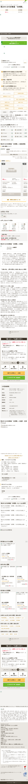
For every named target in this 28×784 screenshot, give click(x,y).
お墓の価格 (11, 728)
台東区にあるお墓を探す (13, 457)
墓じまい (11, 729)
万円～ (5, 179)
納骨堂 (7, 620)
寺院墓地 (18, 620)
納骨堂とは (8, 160)
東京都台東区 (18, 115)
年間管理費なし (4, 617)
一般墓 (2, 733)
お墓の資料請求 (7, 725)
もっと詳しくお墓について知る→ (21, 157)
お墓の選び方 (15, 728)
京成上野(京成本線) (5, 628)
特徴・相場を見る (14, 154)
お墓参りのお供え (11, 739)
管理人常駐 (11, 617)
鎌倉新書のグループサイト (7, 779)
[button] (14, 43)
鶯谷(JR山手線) (4, 626)
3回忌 (24, 163)
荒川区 (15, 634)
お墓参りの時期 (4, 740)
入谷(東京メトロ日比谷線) (14, 626)
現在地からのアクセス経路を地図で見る (13, 455)
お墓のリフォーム (14, 736)
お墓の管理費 (7, 736)
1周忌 (3, 163)
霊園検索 (2, 725)
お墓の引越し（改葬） (5, 729)
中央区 (2, 634)
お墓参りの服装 (18, 739)
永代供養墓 (12, 620)
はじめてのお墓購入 (4, 728)
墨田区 (11, 634)
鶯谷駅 (2, 116)
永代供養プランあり (20, 617)
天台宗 (2, 620)
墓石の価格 (3, 736)
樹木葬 (9, 733)
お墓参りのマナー (4, 739)
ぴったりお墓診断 (14, 725)
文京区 (7, 634)
